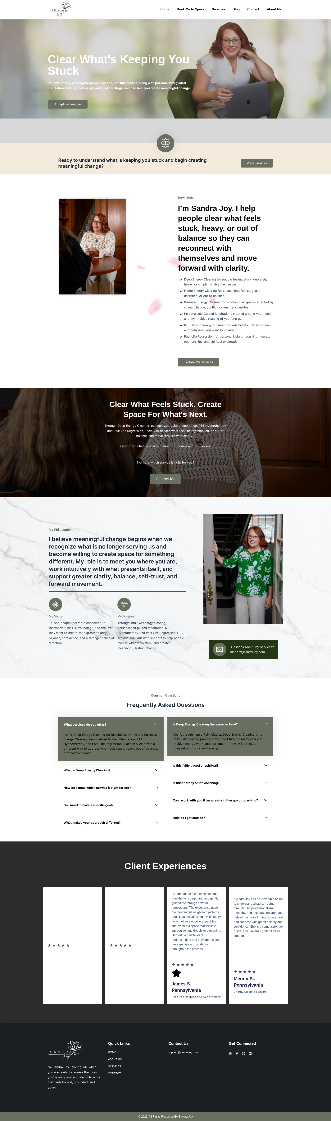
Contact (253, 9)
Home (164, 9)
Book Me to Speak (190, 9)
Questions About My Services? (251, 647)
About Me (274, 9)
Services (218, 9)
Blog (236, 9)
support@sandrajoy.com (247, 652)
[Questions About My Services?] (219, 649)
